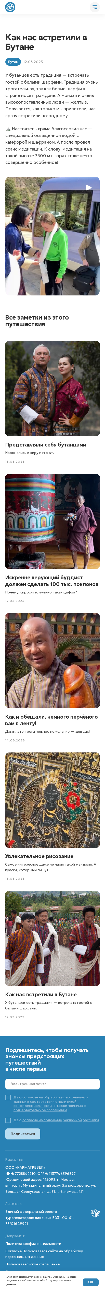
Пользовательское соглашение (32, 1264)
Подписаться (23, 1134)
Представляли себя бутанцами (45, 444)
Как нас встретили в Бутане (41, 994)
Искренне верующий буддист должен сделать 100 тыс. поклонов (51, 581)
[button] (52, 236)
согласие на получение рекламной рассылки (60, 1120)
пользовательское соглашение (40, 1110)
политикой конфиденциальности (45, 1103)
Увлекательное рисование (39, 856)
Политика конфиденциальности (33, 1244)
